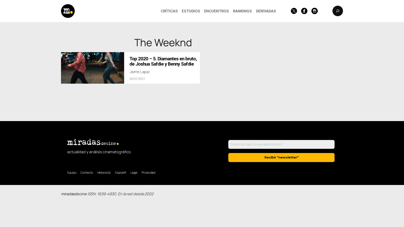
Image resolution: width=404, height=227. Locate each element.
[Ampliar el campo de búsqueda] (337, 11)
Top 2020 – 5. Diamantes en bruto (163, 61)
